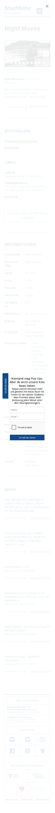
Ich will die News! (5, 385)
